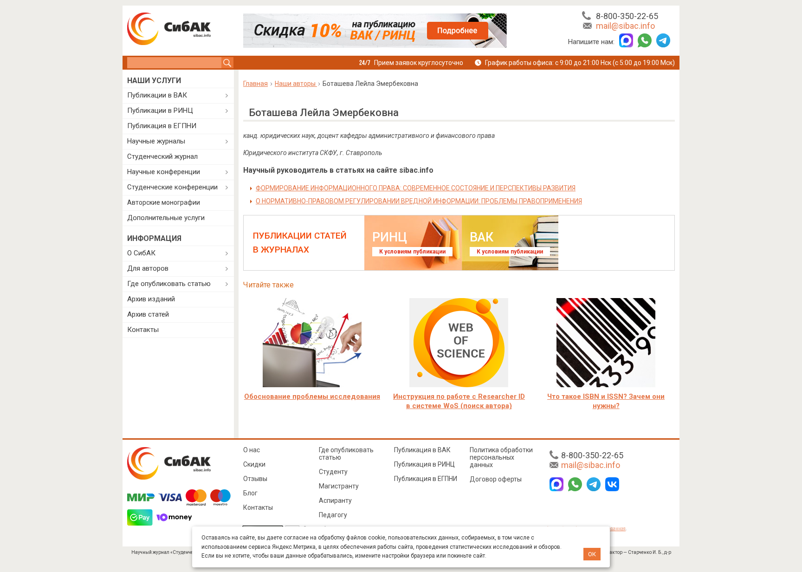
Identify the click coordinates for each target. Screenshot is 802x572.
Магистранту (339, 486)
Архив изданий (151, 299)
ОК (592, 554)
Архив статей (148, 314)
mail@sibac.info (625, 26)
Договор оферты (496, 479)
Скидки (254, 464)
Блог (250, 493)
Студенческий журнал (162, 156)
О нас (251, 450)
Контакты (143, 329)
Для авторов (147, 268)
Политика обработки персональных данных (501, 457)
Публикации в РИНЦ (160, 110)
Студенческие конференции (172, 187)
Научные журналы (156, 141)
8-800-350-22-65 (627, 16)
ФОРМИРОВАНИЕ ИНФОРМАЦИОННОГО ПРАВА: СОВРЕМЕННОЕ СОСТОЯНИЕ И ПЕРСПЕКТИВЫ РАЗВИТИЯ (416, 188)
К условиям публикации (412, 251)
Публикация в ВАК (422, 450)
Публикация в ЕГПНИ (161, 126)
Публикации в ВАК (157, 95)
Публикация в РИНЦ (424, 464)
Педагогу (333, 515)
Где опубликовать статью (169, 284)
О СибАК (141, 253)
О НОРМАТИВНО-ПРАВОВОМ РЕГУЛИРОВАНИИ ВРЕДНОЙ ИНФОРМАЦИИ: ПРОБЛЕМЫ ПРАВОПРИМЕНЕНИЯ (419, 201)
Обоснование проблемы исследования (312, 396)
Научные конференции (163, 172)
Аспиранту (335, 500)
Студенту (333, 471)
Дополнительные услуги (166, 218)
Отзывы (255, 478)
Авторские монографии (163, 202)
